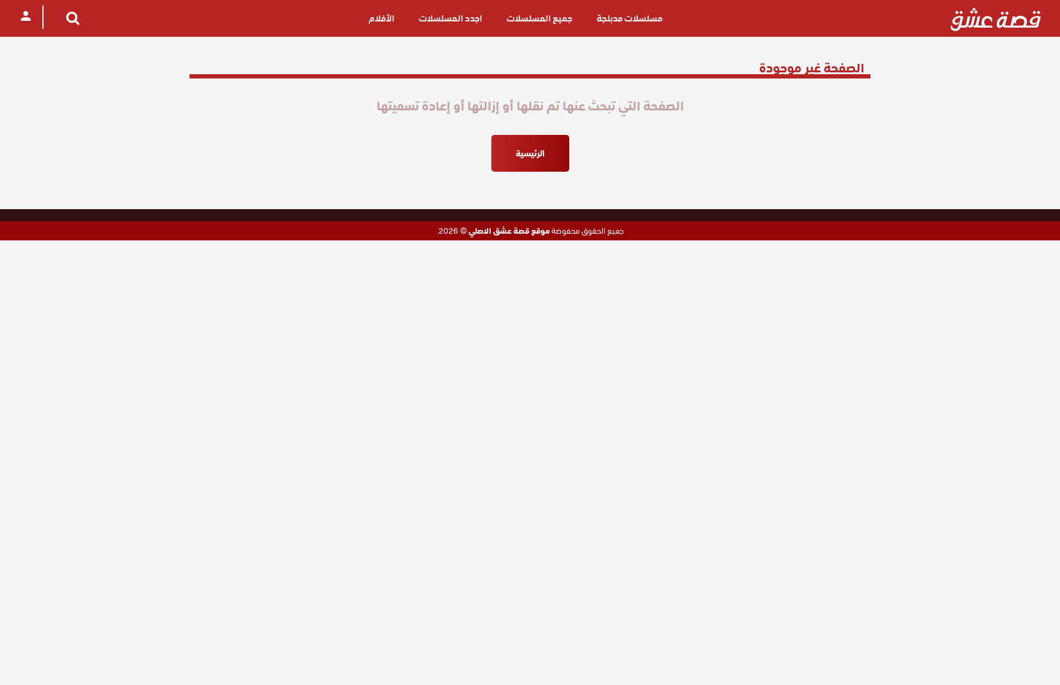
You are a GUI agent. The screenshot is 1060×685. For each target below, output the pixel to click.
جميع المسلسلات (539, 18)
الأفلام (381, 18)
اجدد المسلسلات (450, 18)
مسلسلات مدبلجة (629, 18)
